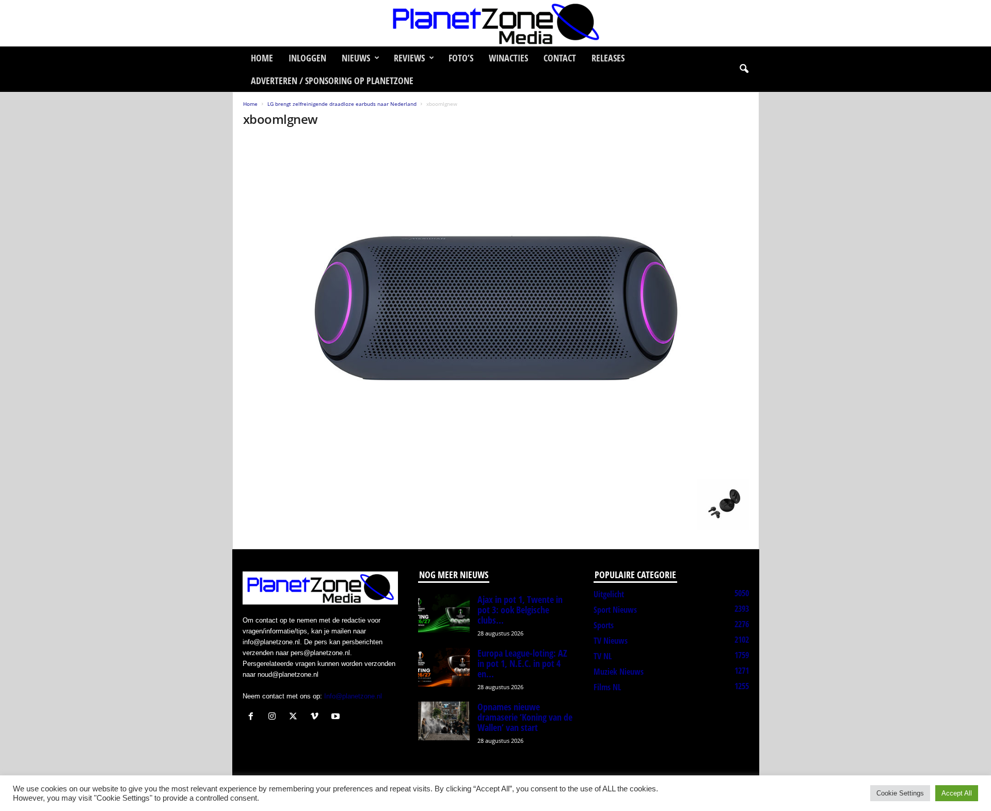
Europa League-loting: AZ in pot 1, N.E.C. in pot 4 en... (522, 663)
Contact (560, 58)
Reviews (409, 58)
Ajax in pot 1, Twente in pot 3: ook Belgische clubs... (520, 609)
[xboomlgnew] (496, 305)
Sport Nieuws (615, 609)
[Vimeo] (316, 717)
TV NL (603, 656)
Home (262, 58)
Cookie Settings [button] (900, 793)
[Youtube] (336, 717)
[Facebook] (253, 717)
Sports (604, 625)
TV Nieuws (611, 640)
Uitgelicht (609, 594)
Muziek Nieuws (619, 671)
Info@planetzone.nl (353, 696)
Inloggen (307, 58)
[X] (295, 717)
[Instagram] (274, 717)
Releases (608, 58)
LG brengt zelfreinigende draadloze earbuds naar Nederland (342, 103)
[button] (743, 69)
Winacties (508, 58)
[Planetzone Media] (495, 23)
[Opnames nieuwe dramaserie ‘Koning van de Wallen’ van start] (444, 721)
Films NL (607, 687)
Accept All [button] (956, 793)
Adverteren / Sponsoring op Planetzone (332, 80)
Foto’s (461, 58)
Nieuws (356, 58)
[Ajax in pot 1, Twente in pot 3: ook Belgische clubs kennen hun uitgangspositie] (444, 613)
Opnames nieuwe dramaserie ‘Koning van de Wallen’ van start (524, 717)
